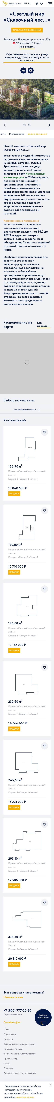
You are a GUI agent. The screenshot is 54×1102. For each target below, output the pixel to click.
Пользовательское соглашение (19, 1073)
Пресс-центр (10, 1058)
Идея (6, 1029)
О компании (9, 1034)
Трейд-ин (8, 1068)
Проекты (8, 1039)
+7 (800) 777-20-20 (17, 1010)
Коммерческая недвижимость (18, 1044)
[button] (7, 125)
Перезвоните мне (12, 1014)
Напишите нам (13, 997)
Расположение (16, 134)
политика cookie (25, 1097)
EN (25, 3)
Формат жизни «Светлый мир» (19, 1054)
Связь (6, 1063)
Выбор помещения (37, 134)
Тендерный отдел (12, 1049)
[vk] (23, 70)
